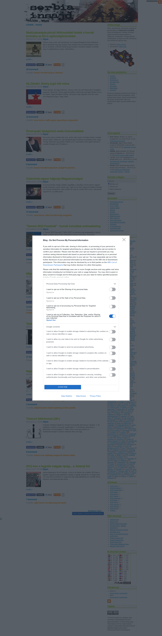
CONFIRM (62, 387)
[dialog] (81, 318)
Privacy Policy (95, 396)
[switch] (112, 289)
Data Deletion (66, 396)
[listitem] (81, 283)
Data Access (81, 396)
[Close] (124, 240)
